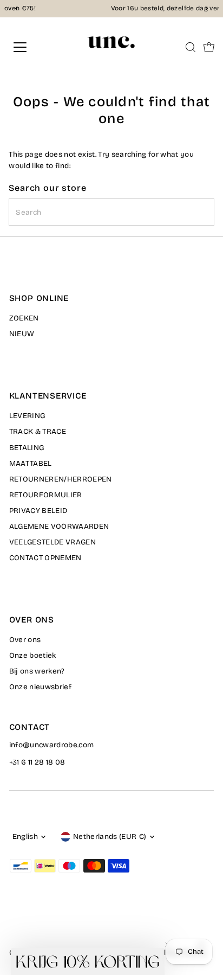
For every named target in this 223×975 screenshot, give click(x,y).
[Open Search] (190, 47)
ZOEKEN (24, 318)
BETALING (26, 447)
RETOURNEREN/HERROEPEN (60, 479)
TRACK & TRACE (37, 431)
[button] (88, 961)
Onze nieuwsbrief (40, 686)
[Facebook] (14, 922)
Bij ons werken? (37, 671)
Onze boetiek (32, 655)
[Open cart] (209, 47)
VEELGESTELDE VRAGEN (52, 542)
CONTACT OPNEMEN (45, 557)
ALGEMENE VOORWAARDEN (59, 526)
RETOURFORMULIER (45, 494)
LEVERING (27, 415)
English (25, 836)
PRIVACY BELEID (38, 510)
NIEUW (22, 333)
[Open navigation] (31, 47)
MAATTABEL (30, 463)
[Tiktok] (54, 922)
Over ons (25, 639)
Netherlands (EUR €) (109, 836)
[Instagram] (27, 922)
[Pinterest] (41, 922)
